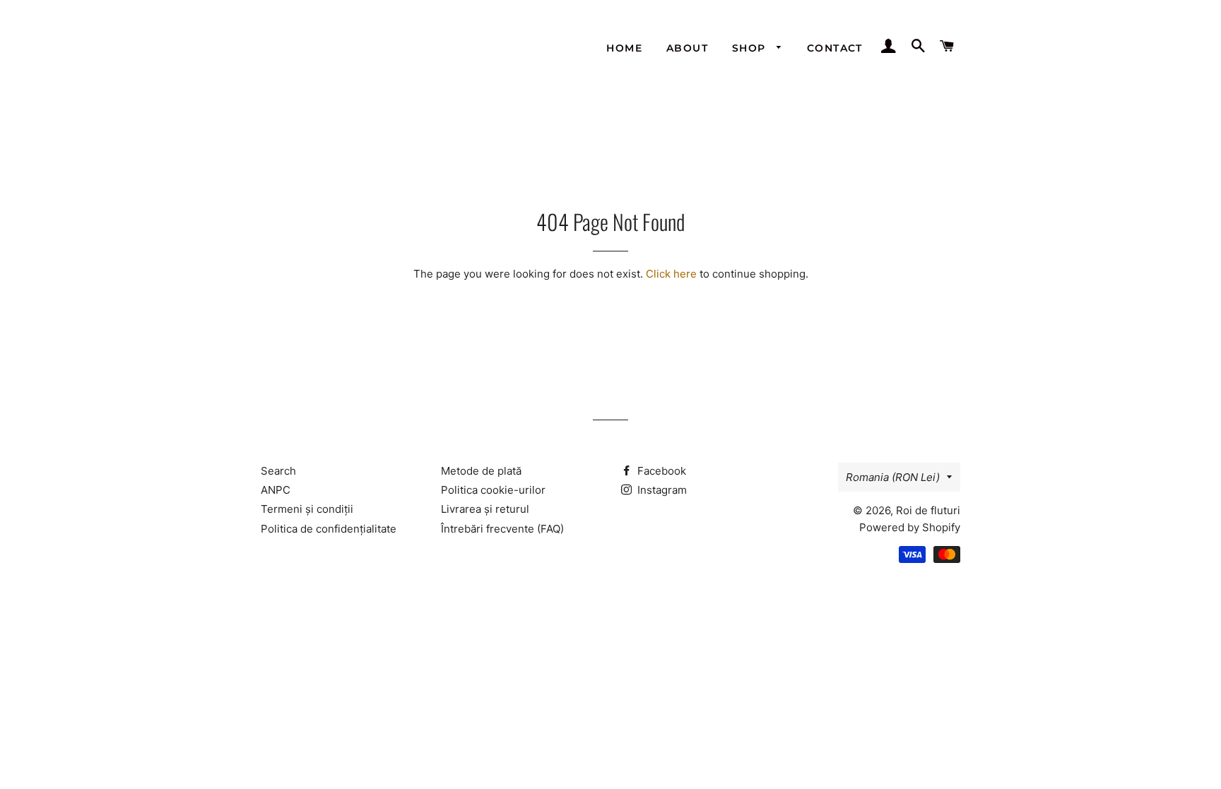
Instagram (661, 490)
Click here (671, 273)
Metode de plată (481, 470)
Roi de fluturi (928, 510)
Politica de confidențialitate (328, 528)
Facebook (660, 470)
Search (278, 470)
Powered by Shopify (909, 527)
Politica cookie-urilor (493, 490)
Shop (750, 48)
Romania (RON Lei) (893, 477)
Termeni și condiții (307, 509)
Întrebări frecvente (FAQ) (502, 528)
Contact (835, 48)
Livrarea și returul (485, 509)
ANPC (275, 490)
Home (624, 48)
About (687, 48)
